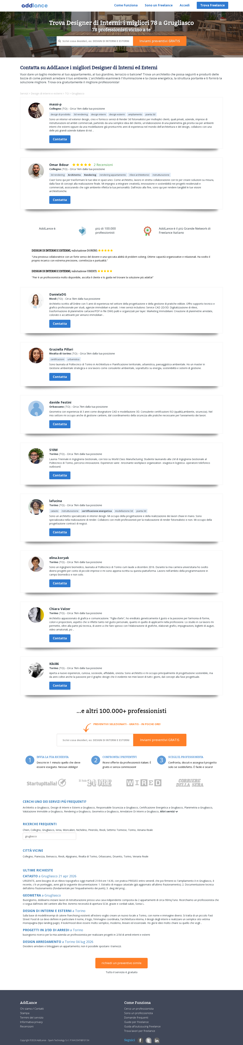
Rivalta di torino (60, 353)
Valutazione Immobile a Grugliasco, (43, 811)
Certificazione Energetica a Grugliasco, (161, 807)
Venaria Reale (145, 830)
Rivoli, (103, 830)
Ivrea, (59, 830)
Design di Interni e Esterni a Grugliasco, (73, 807)
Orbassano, (106, 856)
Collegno (55, 108)
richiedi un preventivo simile (121, 963)
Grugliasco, (49, 830)
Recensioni (26, 1026)
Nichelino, (82, 830)
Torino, (132, 830)
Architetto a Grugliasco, (37, 807)
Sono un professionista (138, 1013)
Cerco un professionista (139, 1008)
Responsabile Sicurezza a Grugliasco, (117, 807)
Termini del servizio (31, 1017)
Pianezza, (40, 856)
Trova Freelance (212, 5)
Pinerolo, (93, 830)
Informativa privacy (31, 1022)
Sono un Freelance (159, 5)
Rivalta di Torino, (88, 856)
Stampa (24, 1013)
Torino (53, 454)
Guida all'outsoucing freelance (142, 1026)
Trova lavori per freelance (139, 1031)
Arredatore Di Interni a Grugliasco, (140, 811)
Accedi (185, 5)
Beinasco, (52, 856)
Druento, (118, 856)
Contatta (60, 139)
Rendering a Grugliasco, (78, 811)
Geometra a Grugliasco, (106, 811)
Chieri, (27, 830)
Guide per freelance (136, 1022)
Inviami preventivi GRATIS (159, 740)
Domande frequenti (136, 1017)
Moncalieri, (69, 830)
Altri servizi (167, 811)
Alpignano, (72, 856)
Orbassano (56, 406)
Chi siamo (26, 1008)
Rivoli (52, 298)
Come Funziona (126, 5)
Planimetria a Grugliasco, (198, 807)
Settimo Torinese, (117, 830)
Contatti (39, 1008)
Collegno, (36, 830)
